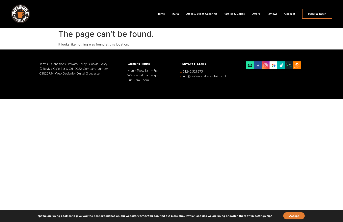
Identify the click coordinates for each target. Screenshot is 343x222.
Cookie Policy (98, 64)
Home (161, 13)
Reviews (272, 13)
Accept (294, 215)
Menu (175, 14)
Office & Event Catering (201, 13)
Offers (255, 13)
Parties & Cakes (234, 13)
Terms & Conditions (53, 64)
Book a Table (317, 14)
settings (260, 215)
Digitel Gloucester (88, 73)
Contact (289, 13)
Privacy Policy (77, 64)
